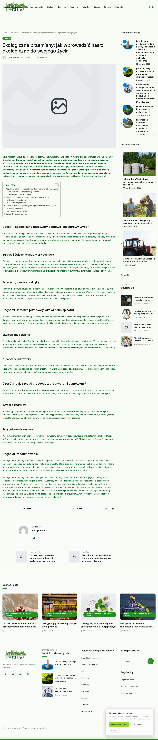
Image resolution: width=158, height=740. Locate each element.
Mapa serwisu (126, 693)
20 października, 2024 (132, 188)
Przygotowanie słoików (18, 211)
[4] (128, 110)
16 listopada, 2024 (143, 115)
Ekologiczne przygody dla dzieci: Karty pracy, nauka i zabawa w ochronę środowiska (97, 558)
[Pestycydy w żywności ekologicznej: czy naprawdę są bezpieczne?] (138, 607)
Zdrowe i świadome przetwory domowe (24, 192)
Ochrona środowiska (89, 665)
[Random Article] (148, 7)
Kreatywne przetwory (18, 203)
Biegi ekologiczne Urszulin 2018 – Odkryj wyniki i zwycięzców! (144, 339)
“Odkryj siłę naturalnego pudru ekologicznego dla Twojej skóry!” (98, 625)
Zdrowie (13, 33)
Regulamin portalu (128, 680)
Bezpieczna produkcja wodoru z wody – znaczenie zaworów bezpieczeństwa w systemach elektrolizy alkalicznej (65, 663)
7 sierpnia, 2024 (129, 265)
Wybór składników (16, 208)
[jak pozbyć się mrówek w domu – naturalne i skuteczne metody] (47, 678)
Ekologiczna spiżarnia (17, 200)
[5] (128, 123)
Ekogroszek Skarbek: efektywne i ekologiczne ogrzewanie (142, 125)
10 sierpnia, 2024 (130, 226)
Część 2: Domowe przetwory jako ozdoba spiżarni (27, 197)
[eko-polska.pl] (4, 58)
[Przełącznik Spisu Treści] (55, 185)
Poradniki (125, 275)
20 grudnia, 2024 (143, 102)
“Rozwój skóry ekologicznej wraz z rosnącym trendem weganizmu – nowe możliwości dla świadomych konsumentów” (19, 625)
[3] (128, 88)
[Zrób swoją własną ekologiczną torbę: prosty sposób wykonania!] (126, 327)
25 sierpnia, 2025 (143, 64)
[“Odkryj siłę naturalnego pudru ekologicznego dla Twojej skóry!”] (98, 607)
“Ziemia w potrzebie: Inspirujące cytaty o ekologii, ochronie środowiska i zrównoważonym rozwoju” (143, 299)
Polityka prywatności (129, 686)
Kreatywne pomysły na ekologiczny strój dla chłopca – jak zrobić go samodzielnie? (144, 312)
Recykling (85, 685)
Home (5, 33)
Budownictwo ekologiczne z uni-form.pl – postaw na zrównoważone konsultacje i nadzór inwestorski (64, 690)
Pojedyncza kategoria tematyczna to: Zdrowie (19, 614)
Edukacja (85, 678)
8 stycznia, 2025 (143, 80)
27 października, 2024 (145, 134)
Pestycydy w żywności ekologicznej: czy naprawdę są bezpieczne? (136, 625)
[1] (128, 44)
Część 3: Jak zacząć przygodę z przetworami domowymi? (31, 206)
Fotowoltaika (86, 711)
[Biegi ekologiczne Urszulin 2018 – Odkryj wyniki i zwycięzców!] (126, 341)
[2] (128, 72)
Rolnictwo (85, 691)
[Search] (153, 7)
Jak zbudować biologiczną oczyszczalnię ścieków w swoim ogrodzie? (138, 182)
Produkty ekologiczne (90, 658)
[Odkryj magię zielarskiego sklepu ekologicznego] (59, 607)
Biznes (84, 698)
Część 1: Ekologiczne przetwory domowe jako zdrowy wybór (31, 189)
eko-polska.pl (14, 58)
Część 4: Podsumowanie (16, 214)
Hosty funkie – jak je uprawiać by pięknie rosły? (144, 109)
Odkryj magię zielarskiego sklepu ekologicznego (59, 625)
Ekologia (85, 671)
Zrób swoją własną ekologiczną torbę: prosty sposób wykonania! (142, 326)
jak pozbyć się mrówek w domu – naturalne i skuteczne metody (66, 676)
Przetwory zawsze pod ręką (20, 194)
